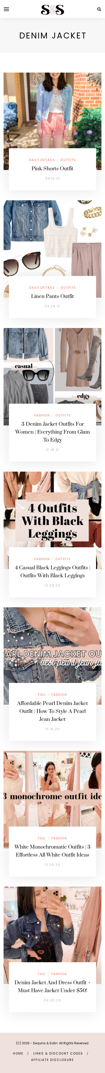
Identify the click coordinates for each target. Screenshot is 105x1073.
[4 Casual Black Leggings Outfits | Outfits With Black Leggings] (52, 520)
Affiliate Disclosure (52, 1060)
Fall (42, 694)
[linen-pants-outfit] (52, 249)
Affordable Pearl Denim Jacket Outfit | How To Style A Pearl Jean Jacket (52, 711)
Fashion (42, 415)
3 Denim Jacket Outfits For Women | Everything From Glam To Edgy (52, 432)
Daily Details (42, 160)
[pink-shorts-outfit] (52, 121)
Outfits (68, 160)
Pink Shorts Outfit (52, 168)
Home (18, 1053)
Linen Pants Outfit (52, 296)
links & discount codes (58, 1053)
